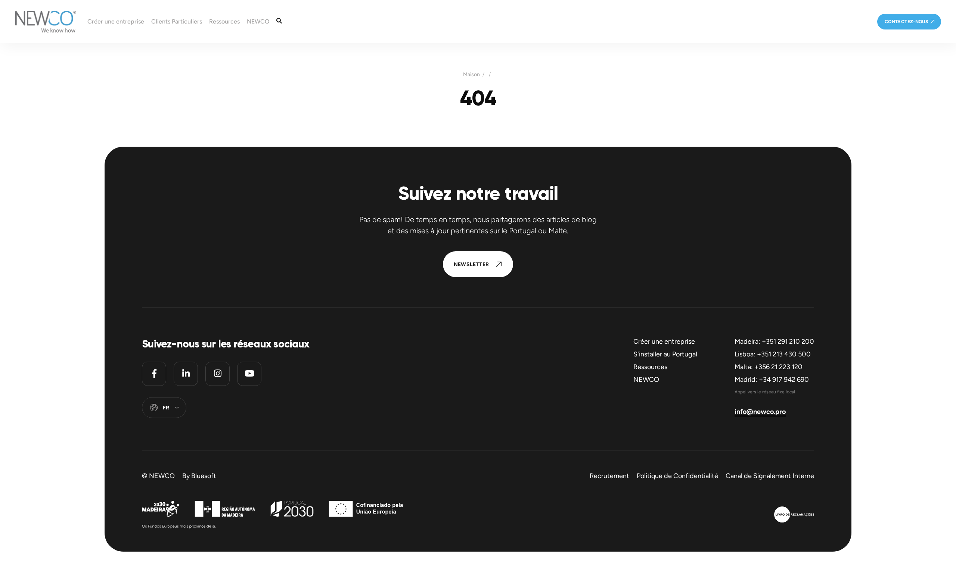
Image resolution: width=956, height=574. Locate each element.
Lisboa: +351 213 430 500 (773, 354)
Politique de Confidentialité (677, 476)
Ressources (650, 367)
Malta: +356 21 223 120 (769, 367)
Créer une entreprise (664, 341)
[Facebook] (154, 374)
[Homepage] (38, 21)
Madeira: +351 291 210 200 (774, 341)
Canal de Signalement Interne (770, 476)
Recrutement (609, 476)
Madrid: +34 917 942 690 (772, 379)
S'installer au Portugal (665, 354)
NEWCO (646, 379)
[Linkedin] (186, 374)
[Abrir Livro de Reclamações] (794, 515)
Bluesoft (203, 476)
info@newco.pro (760, 412)
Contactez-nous (906, 21)
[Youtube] (249, 374)
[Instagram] (217, 374)
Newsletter (471, 264)
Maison (471, 74)
